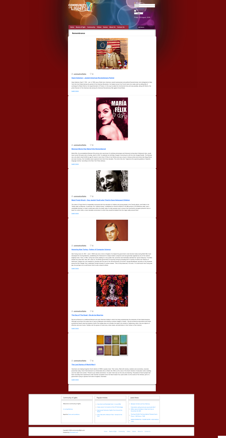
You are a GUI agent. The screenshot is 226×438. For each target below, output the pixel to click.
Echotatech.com (70, 432)
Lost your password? (139, 8)
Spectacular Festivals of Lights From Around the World (109, 410)
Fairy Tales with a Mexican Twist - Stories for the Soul (109, 415)
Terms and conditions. (71, 414)
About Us (112, 27)
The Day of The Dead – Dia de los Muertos (87, 315)
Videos (99, 27)
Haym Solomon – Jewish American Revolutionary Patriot (93, 78)
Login (138, 13)
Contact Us (120, 27)
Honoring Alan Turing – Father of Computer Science (91, 249)
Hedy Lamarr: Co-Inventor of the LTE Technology (110, 407)
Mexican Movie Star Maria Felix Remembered (89, 149)
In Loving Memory (68, 409)
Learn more (75, 91)
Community (91, 27)
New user (139, 3)
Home (72, 27)
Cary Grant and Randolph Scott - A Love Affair (109, 404)
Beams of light (80, 27)
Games (105, 27)
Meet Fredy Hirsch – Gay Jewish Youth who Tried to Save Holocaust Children (101, 200)
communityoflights (80, 74)
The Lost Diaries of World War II (83, 364)
